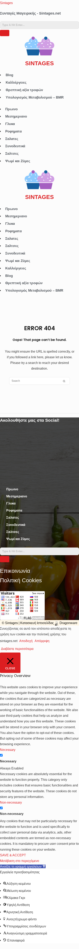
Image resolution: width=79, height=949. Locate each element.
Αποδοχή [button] (26, 641)
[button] (23, 866)
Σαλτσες (12, 154)
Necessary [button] (7, 749)
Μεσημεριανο (16, 116)
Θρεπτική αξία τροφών (24, 90)
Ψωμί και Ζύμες (17, 161)
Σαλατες (11, 139)
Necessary (8, 761)
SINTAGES (39, 63)
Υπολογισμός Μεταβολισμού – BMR (35, 97)
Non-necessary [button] (11, 802)
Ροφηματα (13, 131)
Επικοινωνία (15, 571)
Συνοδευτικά (15, 146)
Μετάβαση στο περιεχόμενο (19, 861)
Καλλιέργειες (16, 82)
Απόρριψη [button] (42, 641)
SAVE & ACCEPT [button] (13, 855)
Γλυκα (10, 124)
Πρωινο (11, 109)
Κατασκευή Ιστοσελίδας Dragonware (48, 623)
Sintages (6, 3)
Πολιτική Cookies (21, 580)
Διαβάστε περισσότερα (17, 649)
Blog (9, 75)
